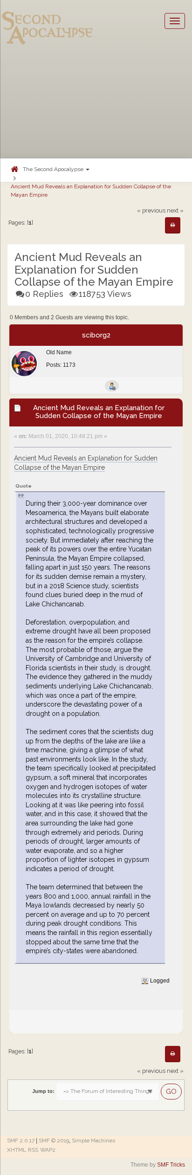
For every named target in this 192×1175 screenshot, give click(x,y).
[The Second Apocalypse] (47, 21)
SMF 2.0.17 (20, 1140)
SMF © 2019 (54, 1140)
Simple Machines (93, 1140)
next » (175, 210)
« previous (151, 210)
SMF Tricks (171, 1164)
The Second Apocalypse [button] (54, 169)
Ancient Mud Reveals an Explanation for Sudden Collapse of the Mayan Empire (91, 190)
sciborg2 (96, 335)
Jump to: (43, 1091)
